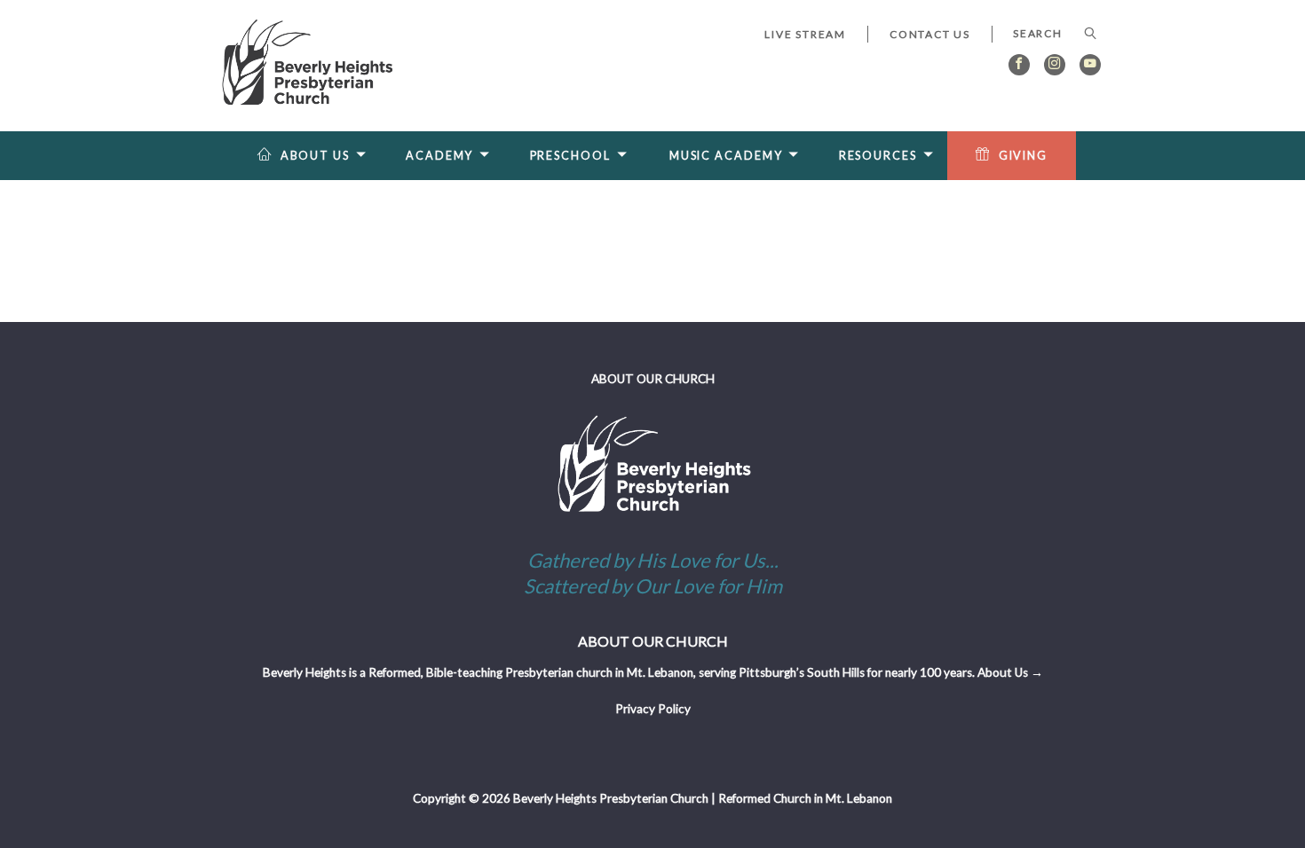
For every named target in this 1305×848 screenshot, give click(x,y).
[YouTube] (1090, 64)
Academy (439, 155)
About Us (315, 155)
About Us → (1010, 672)
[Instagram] (1054, 64)
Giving (1023, 155)
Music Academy (726, 155)
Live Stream (805, 34)
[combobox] (1046, 34)
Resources (878, 155)
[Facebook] (1019, 64)
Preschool (570, 155)
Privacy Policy (653, 709)
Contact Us (930, 34)
